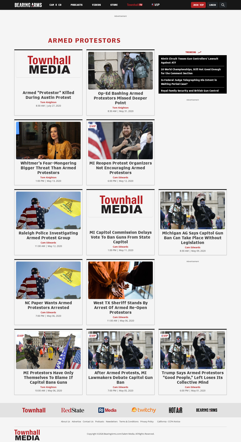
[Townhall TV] (134, 4)
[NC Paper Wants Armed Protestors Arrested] (48, 280)
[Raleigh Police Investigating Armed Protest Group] (48, 210)
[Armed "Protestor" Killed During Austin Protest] (48, 64)
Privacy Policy (147, 421)
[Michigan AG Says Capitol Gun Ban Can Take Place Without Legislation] (192, 210)
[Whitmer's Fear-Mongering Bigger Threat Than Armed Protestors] (48, 140)
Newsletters (112, 421)
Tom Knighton (48, 102)
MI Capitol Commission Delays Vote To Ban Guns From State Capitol (121, 237)
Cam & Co (55, 5)
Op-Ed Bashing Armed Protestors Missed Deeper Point (120, 98)
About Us (65, 421)
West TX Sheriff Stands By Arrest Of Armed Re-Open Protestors (120, 307)
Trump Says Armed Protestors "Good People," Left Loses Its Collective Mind (193, 377)
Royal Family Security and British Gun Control (190, 90)
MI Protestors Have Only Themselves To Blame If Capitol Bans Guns (48, 377)
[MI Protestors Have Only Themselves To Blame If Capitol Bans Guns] (48, 350)
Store (114, 5)
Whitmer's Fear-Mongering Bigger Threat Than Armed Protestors (48, 168)
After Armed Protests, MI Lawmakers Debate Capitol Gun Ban (120, 377)
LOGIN (212, 5)
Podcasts (76, 5)
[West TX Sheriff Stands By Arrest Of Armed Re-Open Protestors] (120, 280)
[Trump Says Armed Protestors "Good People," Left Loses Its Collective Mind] (192, 350)
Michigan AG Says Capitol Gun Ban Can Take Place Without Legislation (192, 238)
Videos (96, 5)
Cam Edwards (120, 177)
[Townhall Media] (27, 434)
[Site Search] (223, 5)
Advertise (76, 421)
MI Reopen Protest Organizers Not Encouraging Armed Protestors (120, 168)
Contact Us (88, 421)
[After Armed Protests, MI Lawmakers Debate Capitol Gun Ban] (120, 350)
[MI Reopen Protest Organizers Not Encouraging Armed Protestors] (120, 140)
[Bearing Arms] (28, 4)
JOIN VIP (198, 5)
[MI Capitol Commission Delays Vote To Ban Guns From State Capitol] (120, 204)
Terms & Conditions (129, 421)
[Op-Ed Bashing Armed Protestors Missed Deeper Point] (120, 70)
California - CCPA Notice (168, 421)
